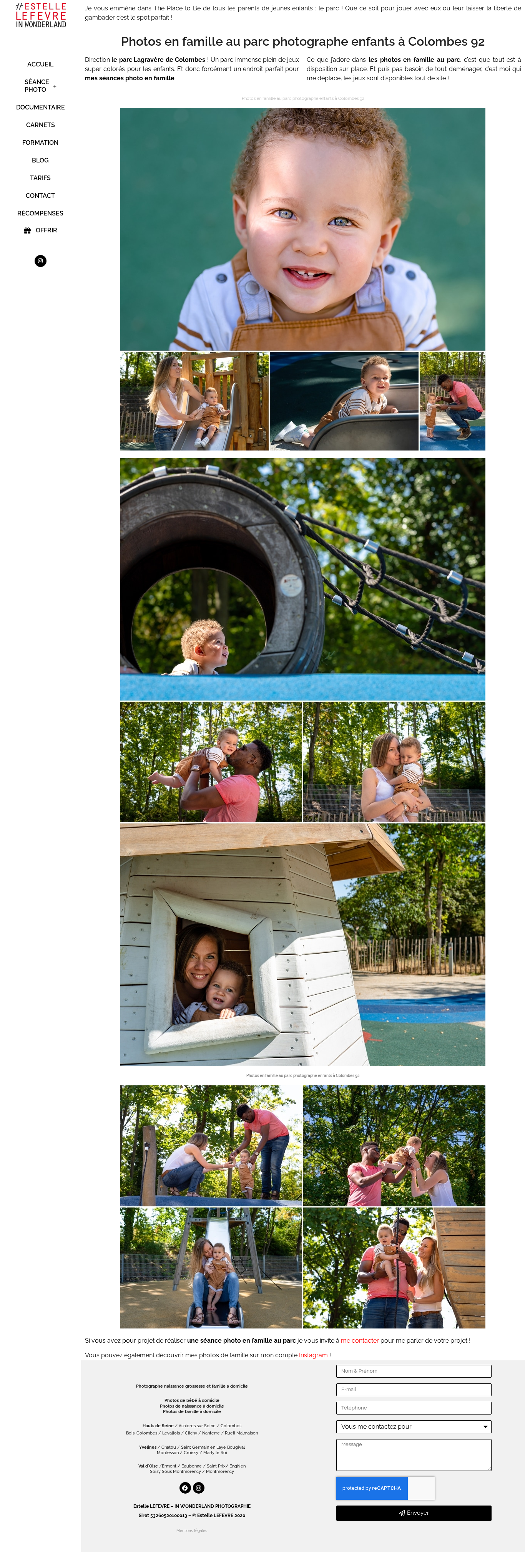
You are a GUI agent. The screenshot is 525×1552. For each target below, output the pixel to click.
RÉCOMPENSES (40, 213)
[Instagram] (41, 261)
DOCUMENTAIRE (40, 107)
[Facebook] (185, 1488)
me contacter (360, 1340)
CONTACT (40, 195)
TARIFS (40, 178)
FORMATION (40, 142)
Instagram (313, 1355)
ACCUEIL (40, 64)
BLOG (40, 160)
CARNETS (40, 125)
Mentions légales (191, 1531)
